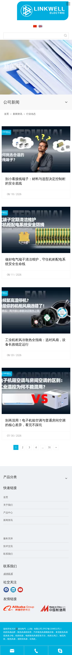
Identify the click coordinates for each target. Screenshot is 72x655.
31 (49, 447)
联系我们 (8, 554)
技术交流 (8, 546)
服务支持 (8, 538)
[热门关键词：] (65, 36)
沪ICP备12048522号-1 (52, 629)
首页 (5, 497)
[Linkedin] (13, 589)
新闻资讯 (8, 520)
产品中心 (8, 512)
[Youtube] (20, 589)
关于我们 (8, 505)
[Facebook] (6, 589)
